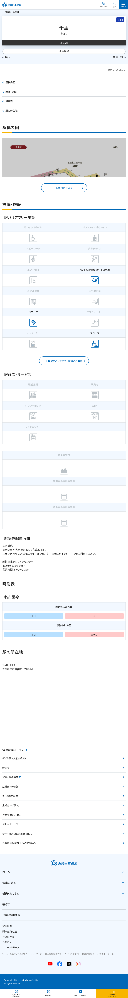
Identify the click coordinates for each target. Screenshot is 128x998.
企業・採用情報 (11, 915)
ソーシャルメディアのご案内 (14, 953)
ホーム (6, 872)
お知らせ (7, 942)
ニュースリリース (11, 947)
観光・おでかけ (11, 893)
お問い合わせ (88, 953)
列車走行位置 (9, 931)
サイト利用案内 (72, 953)
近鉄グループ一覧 (105, 953)
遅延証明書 (8, 936)
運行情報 (7, 926)
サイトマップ (36, 953)
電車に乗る (9, 883)
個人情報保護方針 (53, 953)
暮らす (6, 904)
